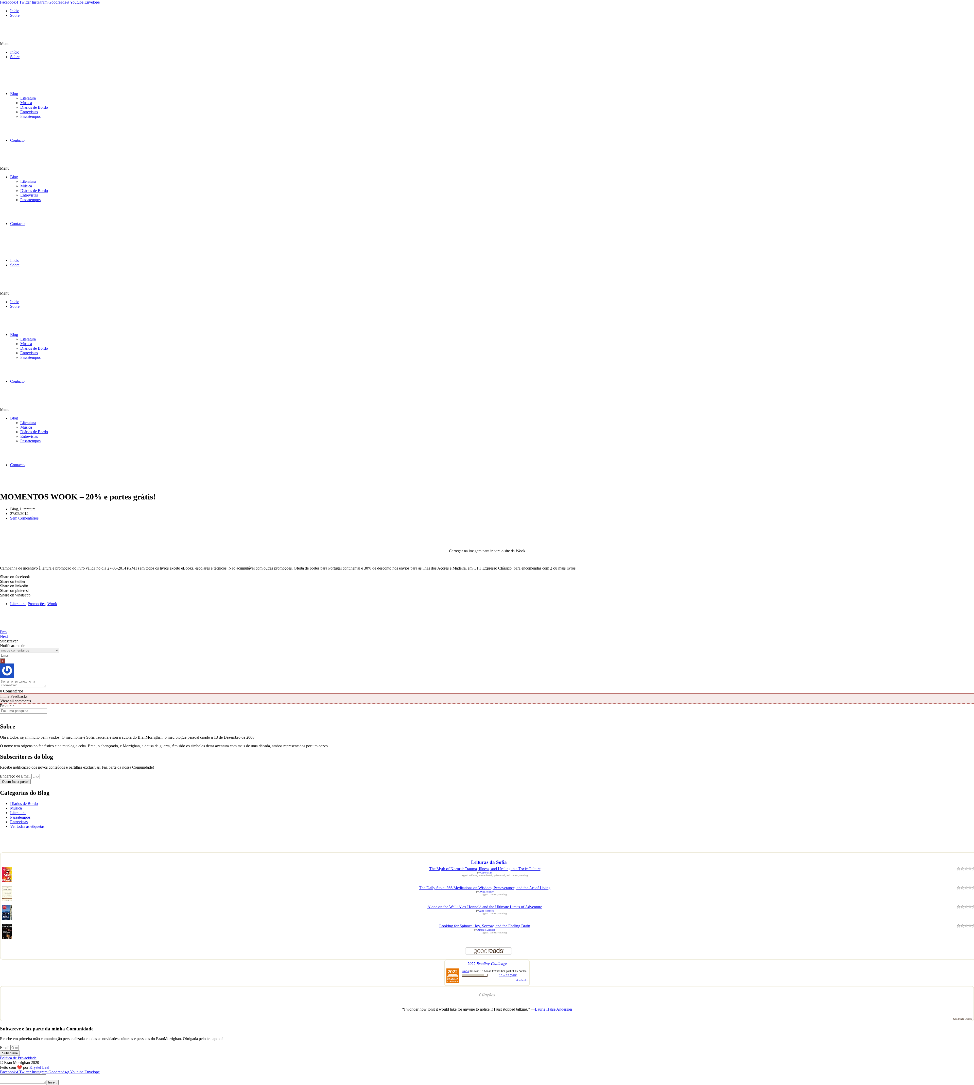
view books (522, 980)
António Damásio (486, 929)
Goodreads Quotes (962, 1018)
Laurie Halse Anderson (553, 1009)
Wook (52, 604)
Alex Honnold (486, 910)
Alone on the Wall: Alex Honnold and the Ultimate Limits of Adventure (484, 907)
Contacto (17, 140)
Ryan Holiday (486, 891)
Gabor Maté (486, 872)
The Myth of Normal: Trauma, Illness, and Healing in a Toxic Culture (485, 869)
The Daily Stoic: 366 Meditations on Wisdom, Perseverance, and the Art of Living (484, 888)
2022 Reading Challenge (487, 963)
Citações (487, 994)
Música (26, 103)
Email (5, 1047)
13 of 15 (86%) (508, 975)
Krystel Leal (39, 1067)
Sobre (15, 15)
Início (14, 11)
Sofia (465, 971)
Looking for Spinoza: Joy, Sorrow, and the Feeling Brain (484, 926)
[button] (487, 43)
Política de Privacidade (18, 1058)
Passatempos (30, 116)
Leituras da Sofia (489, 862)
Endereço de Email (15, 776)
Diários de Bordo (34, 107)
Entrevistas (29, 112)
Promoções (36, 604)
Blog (14, 93)
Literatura (28, 98)
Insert (52, 1082)
